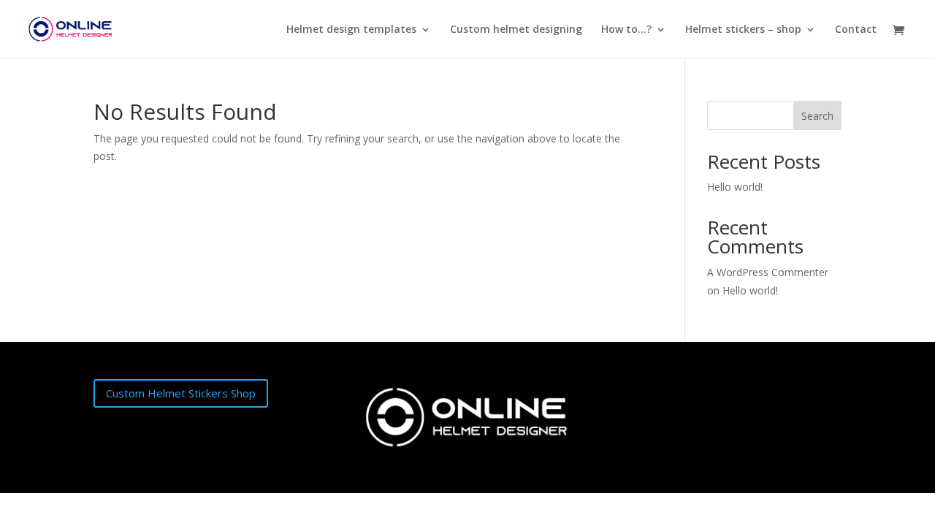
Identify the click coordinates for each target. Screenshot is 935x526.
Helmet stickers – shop (743, 30)
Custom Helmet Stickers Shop (181, 393)
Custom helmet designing (516, 30)
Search (817, 116)
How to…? (626, 30)
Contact (856, 30)
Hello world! (735, 187)
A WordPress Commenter (767, 272)
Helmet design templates (351, 30)
